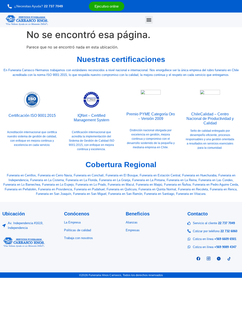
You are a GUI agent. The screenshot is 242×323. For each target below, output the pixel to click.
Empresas (133, 230)
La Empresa (72, 222)
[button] (149, 20)
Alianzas (132, 222)
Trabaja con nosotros (78, 238)
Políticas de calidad (77, 230)
